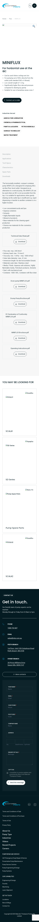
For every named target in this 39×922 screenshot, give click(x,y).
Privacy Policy (6, 825)
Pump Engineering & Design (11, 868)
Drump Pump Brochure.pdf (20, 301)
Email (10, 696)
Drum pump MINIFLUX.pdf (20, 284)
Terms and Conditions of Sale (11, 811)
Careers (5, 848)
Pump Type (7, 834)
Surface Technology (12, 131)
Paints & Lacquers (11, 126)
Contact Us (6, 906)
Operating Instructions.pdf (20, 351)
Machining (5, 887)
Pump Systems (7, 871)
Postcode (12, 714)
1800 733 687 (12, 628)
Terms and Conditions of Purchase (13, 816)
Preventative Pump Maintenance (12, 861)
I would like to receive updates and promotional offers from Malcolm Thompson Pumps (20, 774)
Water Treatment (11, 135)
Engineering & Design (9, 880)
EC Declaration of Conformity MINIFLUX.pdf (16, 318)
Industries (6, 838)
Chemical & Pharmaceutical (15, 122)
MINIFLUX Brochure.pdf (20, 335)
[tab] (19, 154)
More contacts (21, 674)
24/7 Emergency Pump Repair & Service (14, 858)
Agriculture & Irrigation (13, 118)
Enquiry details (13, 752)
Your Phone (12, 705)
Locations (5, 899)
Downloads (6, 176)
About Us (6, 831)
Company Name (13, 723)
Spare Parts (6, 172)
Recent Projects (9, 845)
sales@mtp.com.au (15, 638)
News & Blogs (6, 903)
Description (6, 154)
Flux (10, 19)
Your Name (12, 687)
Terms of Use (6, 820)
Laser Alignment (7, 890)
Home (4, 19)
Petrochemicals (28, 126)
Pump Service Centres (9, 864)
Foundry (4, 883)
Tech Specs (6, 163)
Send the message (17, 783)
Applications (6, 159)
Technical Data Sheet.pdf (20, 239)
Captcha (11, 769)
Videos (5, 841)
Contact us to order (13, 100)
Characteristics (7, 167)
